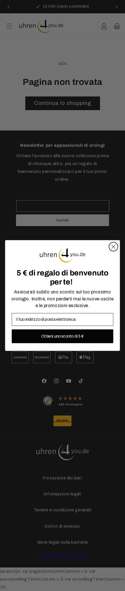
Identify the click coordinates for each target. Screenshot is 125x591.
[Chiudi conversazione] (113, 246)
